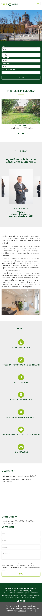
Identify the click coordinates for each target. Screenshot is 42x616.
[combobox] (19, 49)
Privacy (11, 597)
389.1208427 (7, 482)
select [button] (39, 49)
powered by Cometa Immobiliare (26, 597)
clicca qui (22, 611)
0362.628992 (15, 479)
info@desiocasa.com (29, 593)
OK (31, 611)
